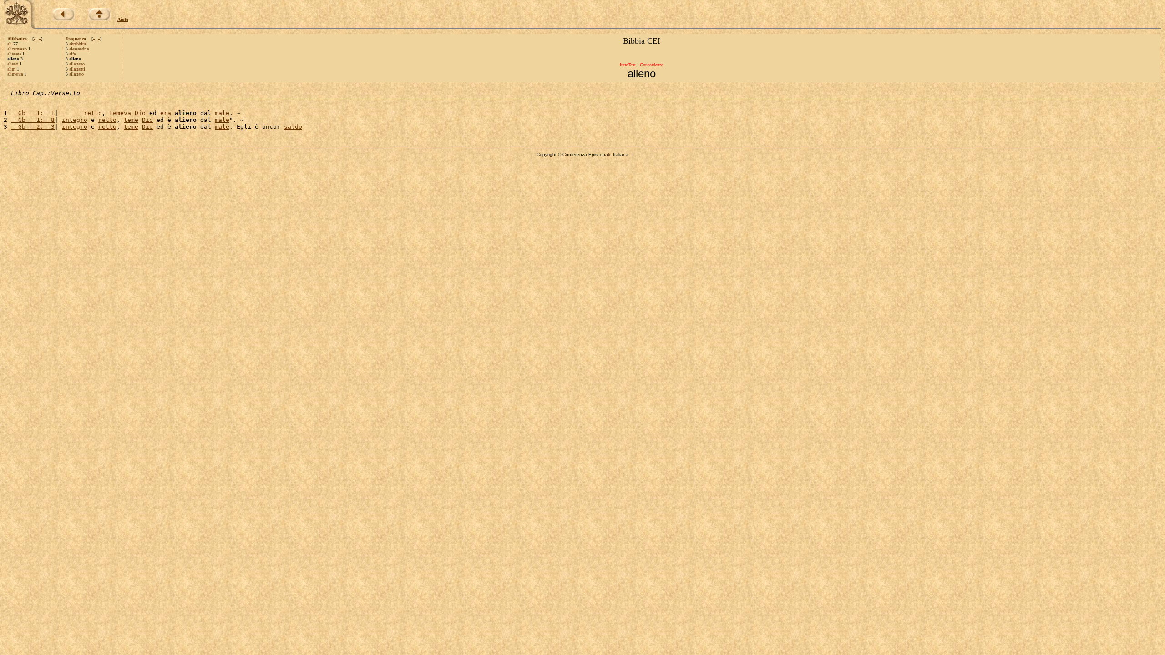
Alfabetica (17, 38)
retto (93, 113)
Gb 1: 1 (33, 113)
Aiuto (122, 19)
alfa (72, 53)
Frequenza (76, 38)
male (222, 113)
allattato (76, 73)
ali (9, 43)
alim (11, 68)
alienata (14, 53)
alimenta (15, 73)
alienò (12, 63)
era (165, 113)
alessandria (79, 48)
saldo (293, 126)
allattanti (77, 68)
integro (74, 119)
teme (131, 119)
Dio (140, 113)
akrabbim (77, 43)
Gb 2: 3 (33, 126)
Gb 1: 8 (33, 119)
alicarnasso (17, 48)
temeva (120, 113)
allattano (77, 63)
